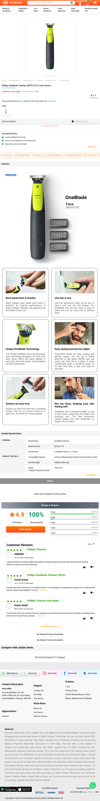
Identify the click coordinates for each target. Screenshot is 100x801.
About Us (38, 708)
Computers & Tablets (23, 10)
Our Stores (38, 712)
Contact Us (38, 690)
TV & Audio (36, 10)
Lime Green (6, 116)
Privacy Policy (71, 690)
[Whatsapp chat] (92, 785)
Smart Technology (75, 10)
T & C (67, 686)
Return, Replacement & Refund (78, 698)
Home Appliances (61, 10)
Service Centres (40, 716)
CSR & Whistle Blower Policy (77, 694)
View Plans (52, 101)
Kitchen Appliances (47, 10)
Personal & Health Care (91, 10)
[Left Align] (72, 3)
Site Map (37, 694)
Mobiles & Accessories (6, 10)
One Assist (38, 698)
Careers (5, 716)
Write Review (26, 529)
